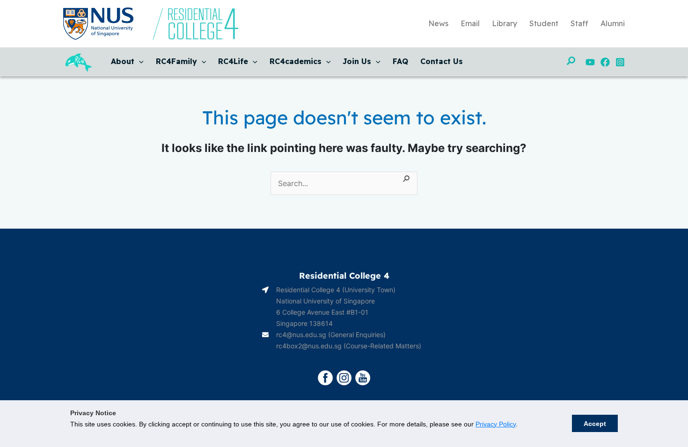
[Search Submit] (406, 177)
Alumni (612, 23)
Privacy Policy (496, 424)
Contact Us (441, 61)
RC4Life (233, 61)
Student (543, 23)
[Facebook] (605, 62)
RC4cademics (296, 61)
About (122, 61)
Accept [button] (595, 423)
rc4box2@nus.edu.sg (309, 346)
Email (470, 23)
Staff (579, 23)
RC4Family (176, 61)
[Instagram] (620, 62)
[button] (139, 61)
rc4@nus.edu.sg (301, 335)
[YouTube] (590, 62)
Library (504, 23)
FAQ (400, 61)
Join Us (357, 61)
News (438, 23)
